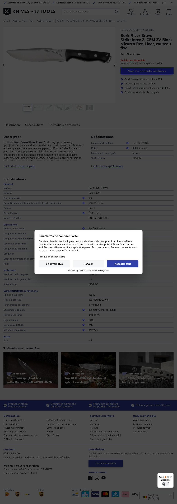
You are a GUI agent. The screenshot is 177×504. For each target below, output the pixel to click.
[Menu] (171, 475)
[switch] (165, 484)
